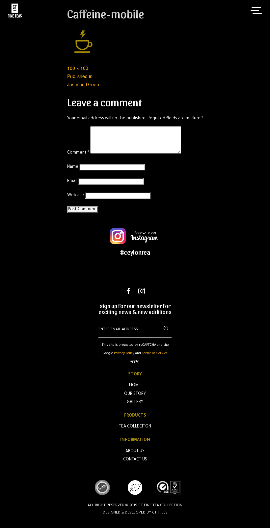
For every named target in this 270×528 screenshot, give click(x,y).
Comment (78, 153)
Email (72, 181)
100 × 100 (77, 68)
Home (135, 385)
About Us (135, 451)
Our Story (135, 394)
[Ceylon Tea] (15, 10)
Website (75, 195)
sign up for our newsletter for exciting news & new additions (135, 309)
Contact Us (135, 459)
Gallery (135, 402)
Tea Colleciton (135, 427)
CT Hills (160, 513)
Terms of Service (155, 353)
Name (72, 167)
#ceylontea (135, 252)
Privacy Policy (124, 353)
